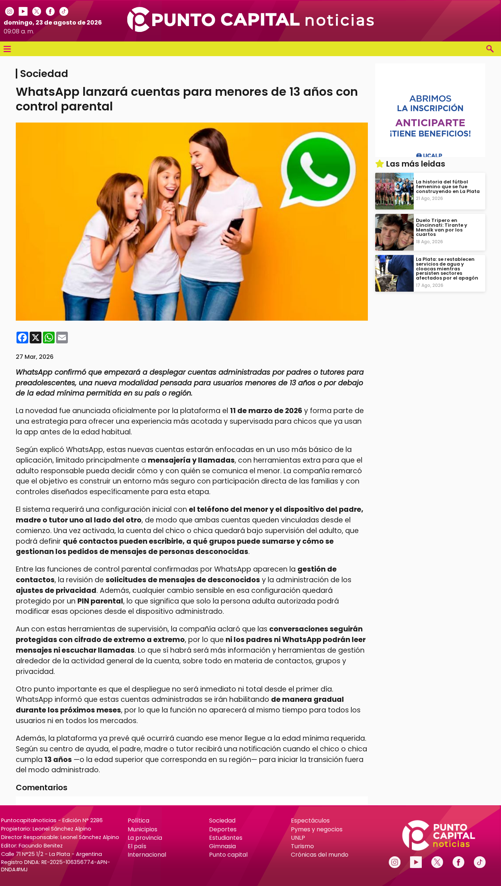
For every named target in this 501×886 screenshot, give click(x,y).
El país (137, 846)
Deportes (223, 829)
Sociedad (222, 820)
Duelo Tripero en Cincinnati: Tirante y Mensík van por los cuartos (441, 227)
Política (138, 820)
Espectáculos (310, 820)
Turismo (302, 846)
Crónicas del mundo (319, 854)
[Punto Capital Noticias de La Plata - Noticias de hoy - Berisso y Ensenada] (250, 30)
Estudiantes (225, 838)
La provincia (145, 838)
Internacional (147, 854)
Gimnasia (222, 846)
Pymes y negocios (317, 829)
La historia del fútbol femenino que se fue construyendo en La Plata (448, 186)
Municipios (142, 829)
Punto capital (228, 854)
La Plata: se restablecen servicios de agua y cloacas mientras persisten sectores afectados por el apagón (447, 268)
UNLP (298, 838)
